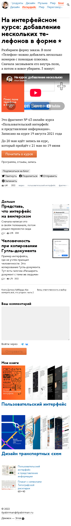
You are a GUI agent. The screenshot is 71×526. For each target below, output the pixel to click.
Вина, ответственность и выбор (51, 289)
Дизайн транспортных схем (31, 454)
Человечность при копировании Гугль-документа (19, 246)
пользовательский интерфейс (41, 185)
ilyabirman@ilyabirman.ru (17, 512)
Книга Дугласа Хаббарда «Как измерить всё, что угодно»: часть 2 (17, 291)
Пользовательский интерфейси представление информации (29, 471)
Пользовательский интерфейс (33, 404)
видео (21, 185)
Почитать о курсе (19, 154)
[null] (9, 176)
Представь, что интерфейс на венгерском (16, 211)
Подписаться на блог (16, 171)
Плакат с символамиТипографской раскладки (30, 485)
